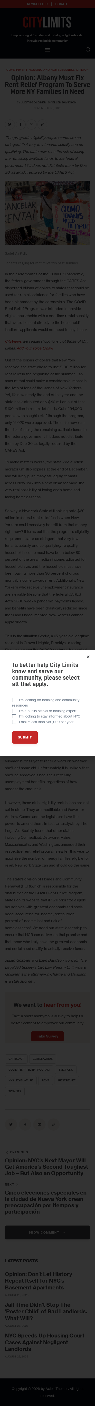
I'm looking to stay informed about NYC (49, 716)
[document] (47, 703)
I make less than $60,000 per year (46, 722)
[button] (88, 657)
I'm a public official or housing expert (47, 711)
